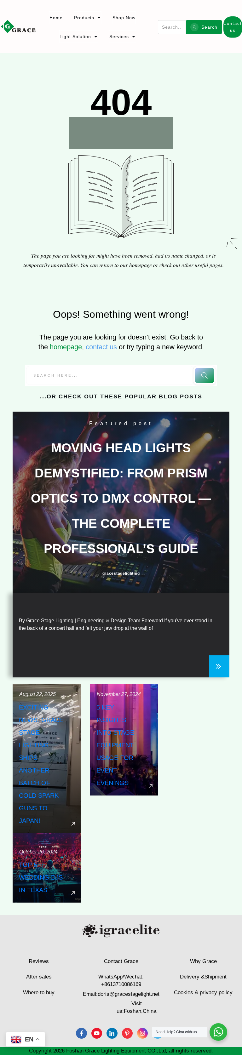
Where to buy (39, 992)
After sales (39, 977)
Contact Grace (121, 961)
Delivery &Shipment (203, 977)
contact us (101, 347)
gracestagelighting (121, 573)
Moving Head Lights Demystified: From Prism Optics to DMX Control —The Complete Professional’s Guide (121, 498)
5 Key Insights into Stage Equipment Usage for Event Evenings (124, 759)
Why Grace (203, 961)
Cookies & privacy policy (203, 992)
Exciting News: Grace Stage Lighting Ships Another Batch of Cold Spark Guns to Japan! (47, 759)
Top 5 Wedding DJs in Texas (47, 868)
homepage (66, 347)
